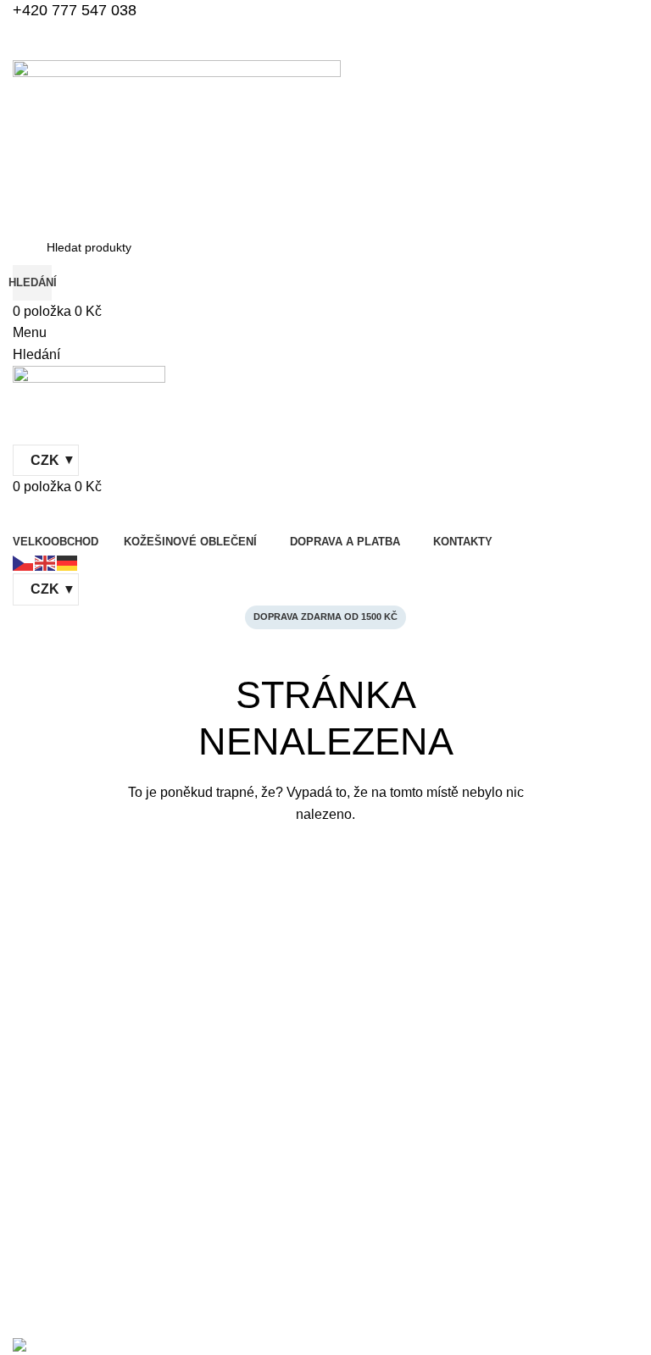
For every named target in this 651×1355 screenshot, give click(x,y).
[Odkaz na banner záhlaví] (325, 677)
